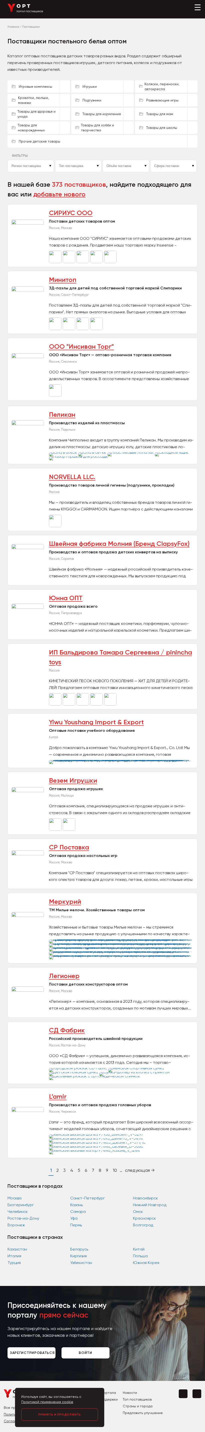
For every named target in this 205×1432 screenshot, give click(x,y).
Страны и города (137, 1406)
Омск (138, 1211)
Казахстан (17, 1249)
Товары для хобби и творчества (97, 127)
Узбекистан (81, 1262)
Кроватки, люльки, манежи (33, 100)
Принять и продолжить (59, 1414)
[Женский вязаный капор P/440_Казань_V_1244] (95, 1150)
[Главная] (25, 11)
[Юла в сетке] (93, 452)
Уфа (74, 1218)
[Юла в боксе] (63, 452)
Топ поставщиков (137, 1399)
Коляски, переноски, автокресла (161, 86)
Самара (78, 1211)
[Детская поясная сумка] (74, 1072)
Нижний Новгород (149, 1204)
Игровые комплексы (35, 86)
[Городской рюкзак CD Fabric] (78, 1068)
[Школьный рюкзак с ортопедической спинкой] (95, 1076)
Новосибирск (145, 1198)
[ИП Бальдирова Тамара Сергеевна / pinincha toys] (56, 704)
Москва (15, 1198)
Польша (140, 1256)
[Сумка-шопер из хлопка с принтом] (135, 1072)
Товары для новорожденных (31, 127)
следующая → (140, 1170)
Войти (85, 1353)
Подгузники (91, 100)
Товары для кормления (101, 114)
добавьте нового (59, 194)
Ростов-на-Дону (23, 1218)
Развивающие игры (162, 100)
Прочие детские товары (39, 141)
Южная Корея (146, 1262)
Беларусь (79, 1249)
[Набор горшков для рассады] (79, 456)
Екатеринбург (21, 1204)
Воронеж (16, 1225)
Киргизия (78, 1256)
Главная (13, 26)
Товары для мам (159, 114)
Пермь (76, 1225)
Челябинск (18, 1211)
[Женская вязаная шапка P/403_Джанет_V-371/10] (98, 1142)
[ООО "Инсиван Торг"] (56, 395)
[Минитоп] (56, 328)
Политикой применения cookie (47, 1402)
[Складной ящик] (172, 452)
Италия (14, 1256)
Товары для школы (161, 128)
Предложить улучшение (143, 1413)
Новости (130, 1393)
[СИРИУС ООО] (56, 261)
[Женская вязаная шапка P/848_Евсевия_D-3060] (96, 1146)
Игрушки (89, 86)
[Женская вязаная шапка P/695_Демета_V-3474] (96, 1138)
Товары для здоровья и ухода (37, 113)
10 (115, 1170)
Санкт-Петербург (87, 1198)
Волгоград (143, 1225)
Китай (138, 1249)
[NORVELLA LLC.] (56, 525)
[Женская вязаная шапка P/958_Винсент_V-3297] (96, 1134)
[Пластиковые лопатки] (131, 452)
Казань (76, 1204)
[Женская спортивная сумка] (136, 1068)
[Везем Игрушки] (56, 829)
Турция (14, 1262)
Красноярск (144, 1218)
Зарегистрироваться (32, 1353)
